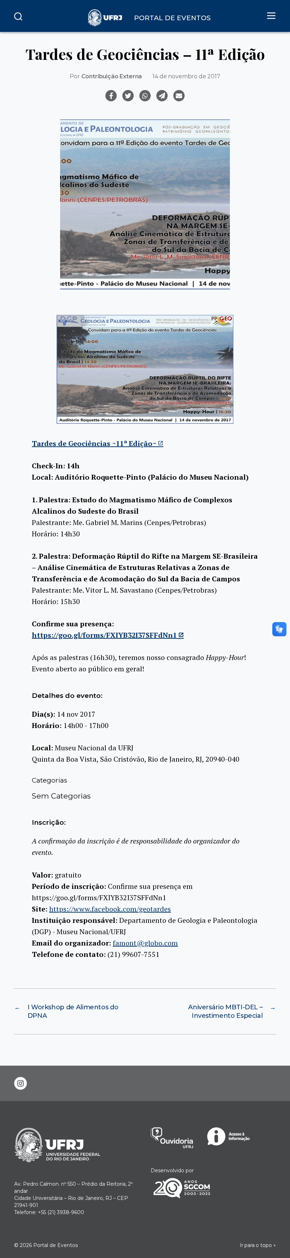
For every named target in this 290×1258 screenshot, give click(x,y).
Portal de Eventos (55, 1245)
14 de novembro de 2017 (186, 76)
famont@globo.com (145, 943)
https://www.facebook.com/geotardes (110, 909)
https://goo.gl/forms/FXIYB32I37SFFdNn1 (104, 635)
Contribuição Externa (111, 76)
